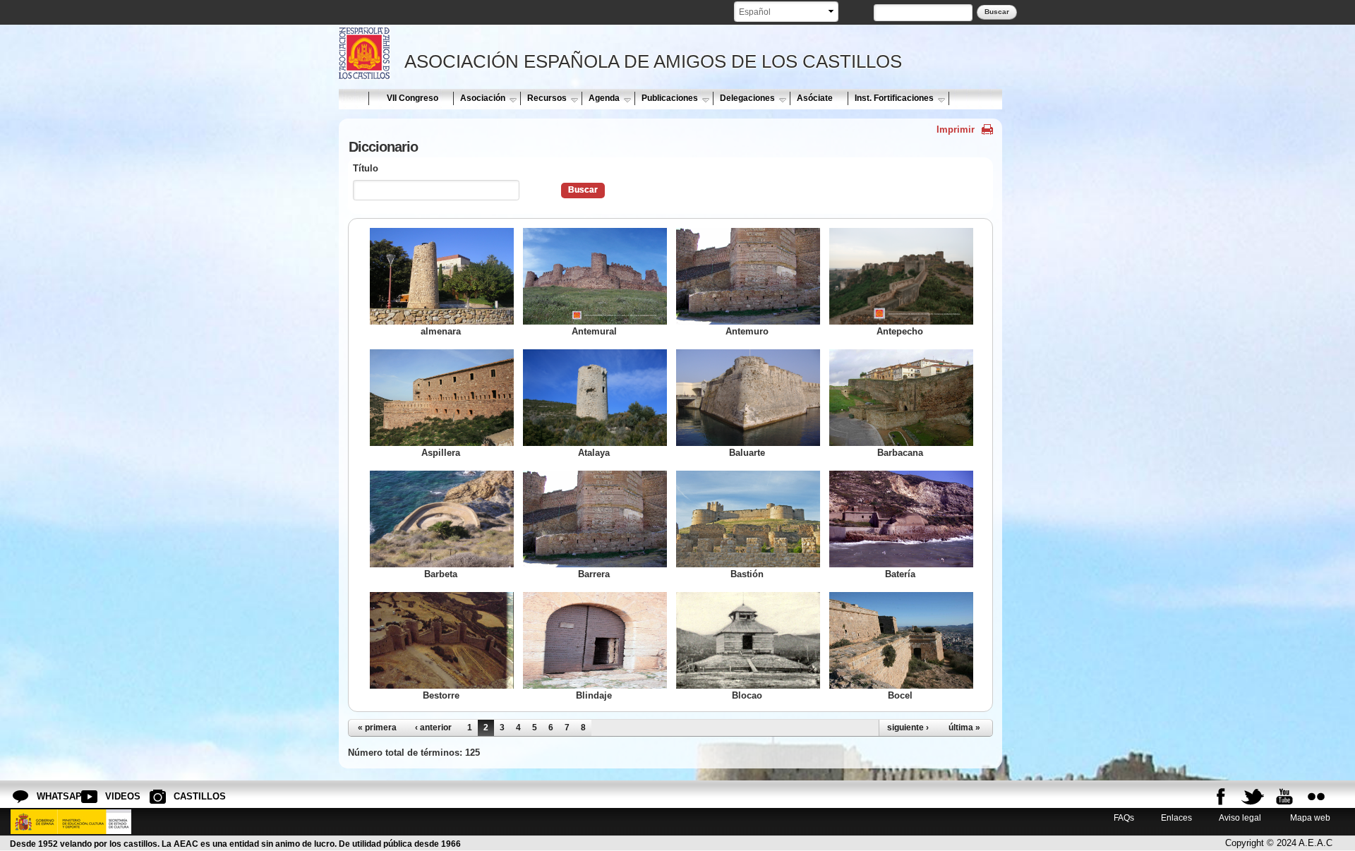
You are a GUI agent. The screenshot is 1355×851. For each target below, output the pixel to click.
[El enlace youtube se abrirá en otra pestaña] (1284, 796)
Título (365, 168)
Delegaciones (747, 98)
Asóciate (815, 98)
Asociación (482, 98)
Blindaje (594, 695)
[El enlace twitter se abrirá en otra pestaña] (1252, 796)
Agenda (604, 98)
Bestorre (441, 695)
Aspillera (440, 452)
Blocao (747, 695)
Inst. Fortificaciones (894, 98)
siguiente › (908, 727)
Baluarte (747, 452)
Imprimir (956, 129)
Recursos (547, 98)
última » (964, 727)
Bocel (900, 695)
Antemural (594, 331)
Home (353, 98)
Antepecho (900, 331)
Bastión (747, 574)
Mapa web (1309, 817)
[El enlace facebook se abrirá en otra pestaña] (1221, 796)
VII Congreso (412, 98)
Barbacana (900, 452)
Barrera (594, 574)
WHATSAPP (48, 796)
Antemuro (747, 331)
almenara (441, 331)
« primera (377, 727)
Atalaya (594, 452)
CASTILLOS (185, 796)
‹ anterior (433, 727)
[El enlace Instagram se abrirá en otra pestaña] (1316, 796)
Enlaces (1176, 817)
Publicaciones (670, 98)
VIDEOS (116, 796)
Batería (900, 574)
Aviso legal (1240, 817)
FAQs (1124, 817)
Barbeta (440, 574)
